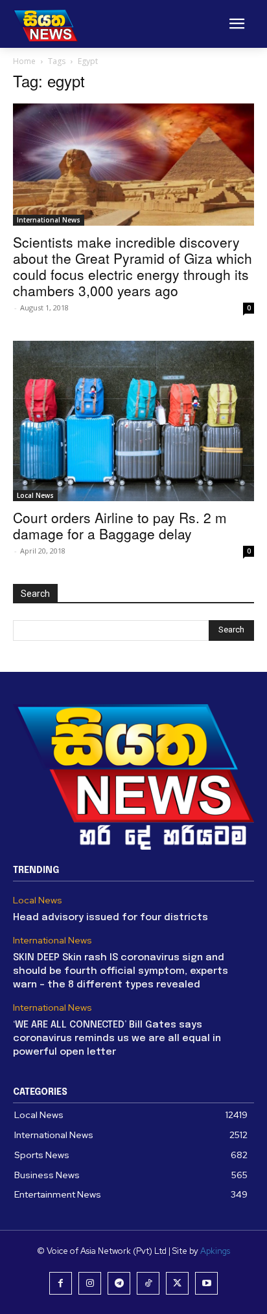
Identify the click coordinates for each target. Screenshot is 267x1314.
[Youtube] (206, 1283)
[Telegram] (119, 1283)
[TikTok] (148, 1283)
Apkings (215, 1250)
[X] (177, 1283)
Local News (35, 495)
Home (24, 61)
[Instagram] (89, 1283)
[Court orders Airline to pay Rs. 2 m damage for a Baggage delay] (133, 421)
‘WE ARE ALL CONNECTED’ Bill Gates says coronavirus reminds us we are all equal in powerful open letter (117, 1038)
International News (48, 219)
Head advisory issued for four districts (110, 917)
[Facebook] (60, 1283)
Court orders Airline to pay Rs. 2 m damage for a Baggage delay (120, 525)
